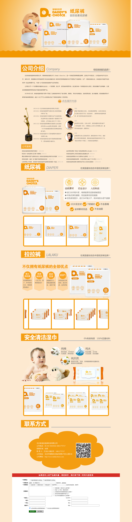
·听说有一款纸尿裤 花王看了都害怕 (31, 153)
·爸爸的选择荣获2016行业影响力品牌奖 (77, 156)
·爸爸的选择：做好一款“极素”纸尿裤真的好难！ (34, 159)
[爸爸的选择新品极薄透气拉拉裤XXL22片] (49, 414)
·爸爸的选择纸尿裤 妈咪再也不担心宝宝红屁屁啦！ (80, 162)
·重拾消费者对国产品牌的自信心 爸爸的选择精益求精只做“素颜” (39, 156)
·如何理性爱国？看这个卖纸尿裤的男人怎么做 (79, 151)
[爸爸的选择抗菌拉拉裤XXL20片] (26, 414)
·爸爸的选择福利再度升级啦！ (29, 151)
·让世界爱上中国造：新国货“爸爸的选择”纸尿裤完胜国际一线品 (39, 162)
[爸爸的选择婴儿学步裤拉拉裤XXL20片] (95, 414)
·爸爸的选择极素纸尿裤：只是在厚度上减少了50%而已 (81, 159)
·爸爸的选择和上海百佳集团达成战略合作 (77, 153)
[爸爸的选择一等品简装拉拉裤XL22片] (72, 414)
